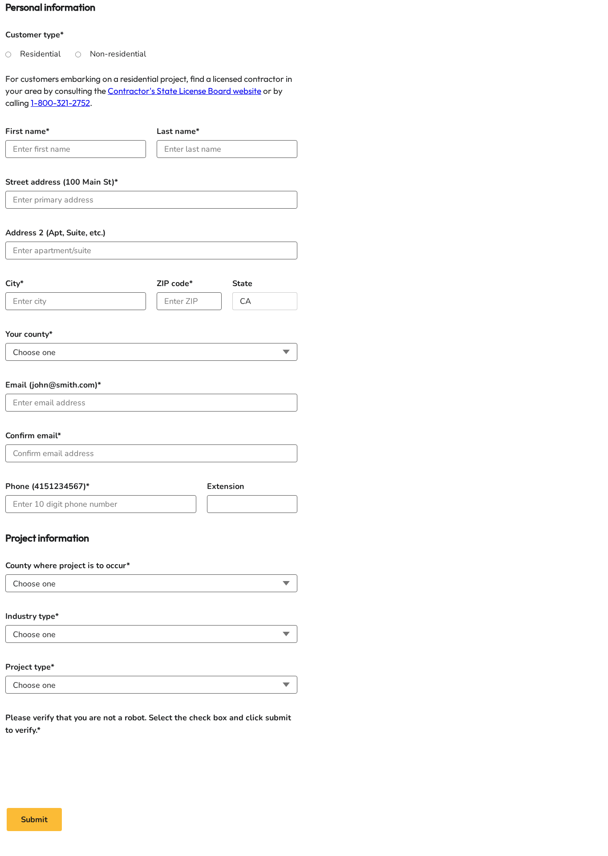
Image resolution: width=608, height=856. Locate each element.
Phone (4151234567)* (47, 486)
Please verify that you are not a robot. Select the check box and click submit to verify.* (148, 718)
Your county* (29, 334)
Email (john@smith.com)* (53, 385)
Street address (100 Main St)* (61, 182)
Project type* (29, 667)
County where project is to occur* (67, 565)
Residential (40, 53)
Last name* (178, 131)
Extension (225, 486)
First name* (27, 131)
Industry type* (32, 616)
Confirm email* (33, 435)
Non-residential (118, 53)
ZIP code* (175, 283)
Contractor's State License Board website (184, 90)
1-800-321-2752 (60, 102)
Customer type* (34, 34)
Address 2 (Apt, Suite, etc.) (55, 232)
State (242, 283)
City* (14, 283)
